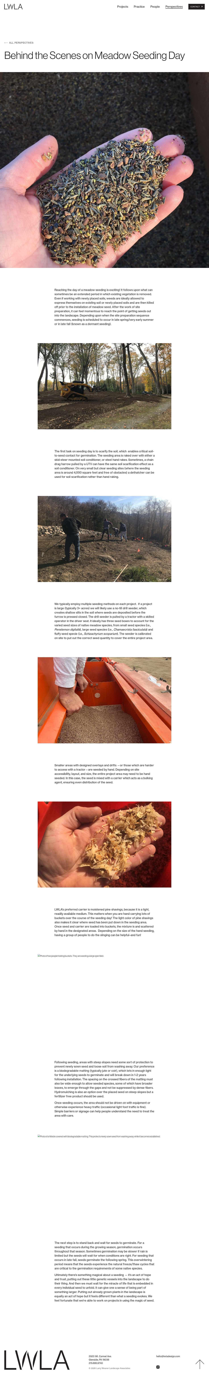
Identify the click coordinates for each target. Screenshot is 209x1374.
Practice (139, 6)
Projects (122, 6)
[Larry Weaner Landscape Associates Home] (13, 6)
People (155, 6)
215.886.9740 (96, 1363)
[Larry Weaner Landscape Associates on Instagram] (158, 1367)
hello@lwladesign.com (168, 1356)
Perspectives (174, 6)
